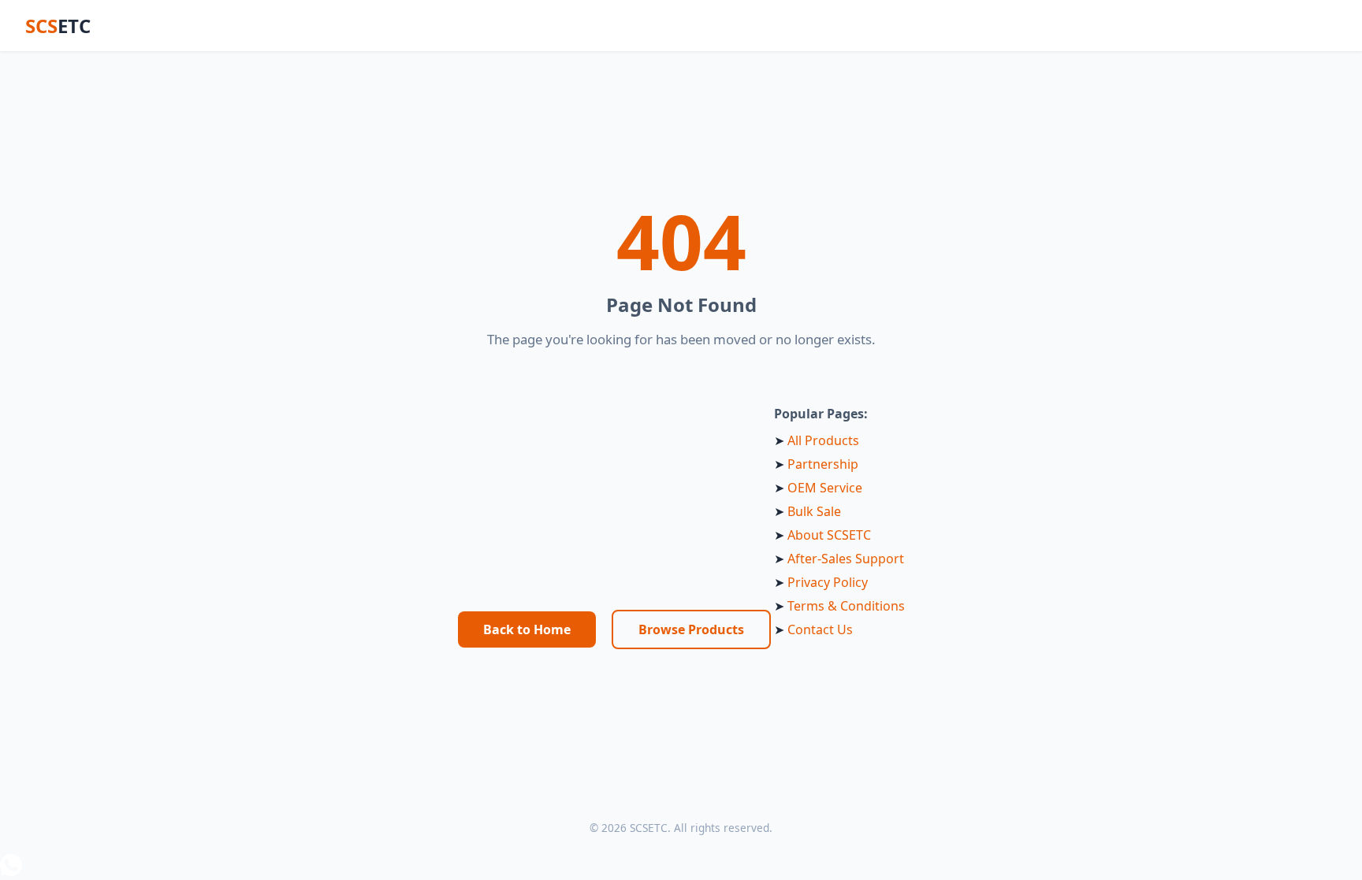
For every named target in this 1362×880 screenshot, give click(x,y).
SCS (58, 26)
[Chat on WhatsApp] (681, 867)
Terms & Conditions (846, 606)
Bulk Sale (814, 511)
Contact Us (820, 629)
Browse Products (691, 629)
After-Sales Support (845, 558)
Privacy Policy (827, 582)
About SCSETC (829, 535)
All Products (823, 440)
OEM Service (824, 487)
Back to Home (527, 629)
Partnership (822, 464)
